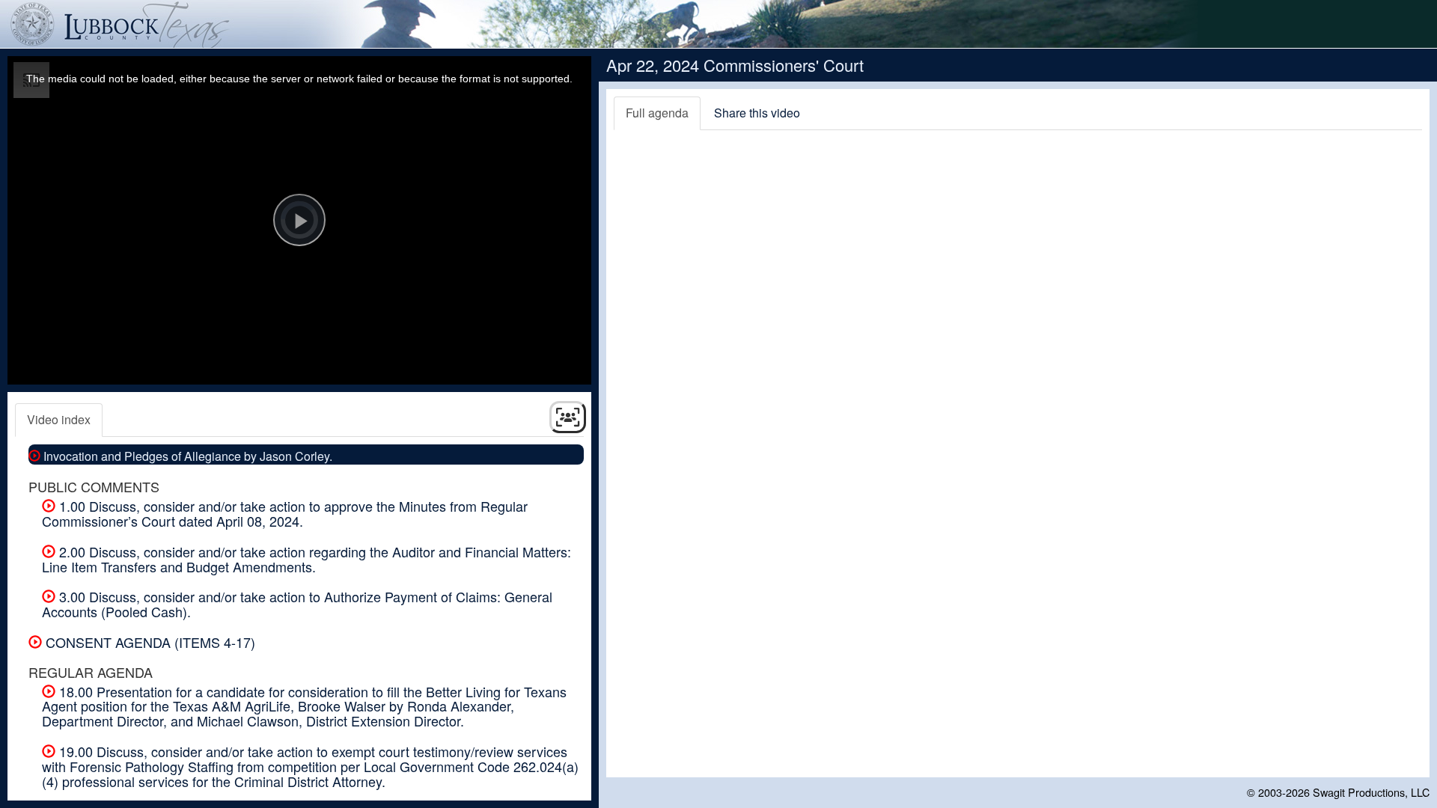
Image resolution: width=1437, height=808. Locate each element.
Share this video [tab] (757, 112)
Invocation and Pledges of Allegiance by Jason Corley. (186, 456)
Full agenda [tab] (657, 112)
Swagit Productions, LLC (1371, 792)
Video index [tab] (59, 419)
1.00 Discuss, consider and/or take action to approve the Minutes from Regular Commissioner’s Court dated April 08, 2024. (285, 513)
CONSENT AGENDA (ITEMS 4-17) (148, 642)
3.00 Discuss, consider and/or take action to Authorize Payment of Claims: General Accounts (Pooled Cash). (297, 604)
